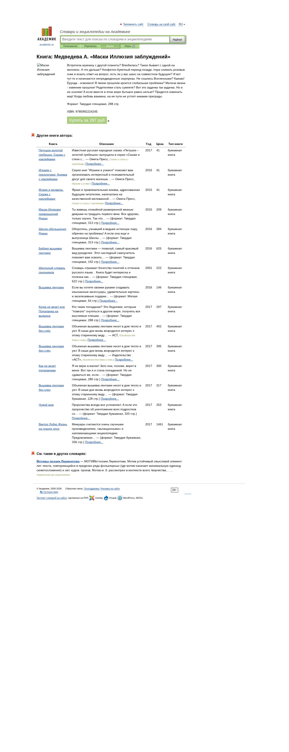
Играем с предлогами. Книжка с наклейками (53, 174)
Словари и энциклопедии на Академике (95, 32)
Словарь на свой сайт (161, 24)
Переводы (90, 46)
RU (181, 24)
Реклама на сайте (110, 488)
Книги (110, 46)
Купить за (87, 120)
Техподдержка (91, 488)
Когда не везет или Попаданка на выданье (52, 311)
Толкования (70, 46)
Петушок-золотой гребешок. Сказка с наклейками (52, 155)
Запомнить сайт (133, 24)
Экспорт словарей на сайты (52, 498)
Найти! (177, 39)
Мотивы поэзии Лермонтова (58, 461)
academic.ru (47, 44)
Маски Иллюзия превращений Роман (50, 214)
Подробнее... (94, 163)
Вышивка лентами (51, 287)
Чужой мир (46, 404)
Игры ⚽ (130, 46)
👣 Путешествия (49, 492)
